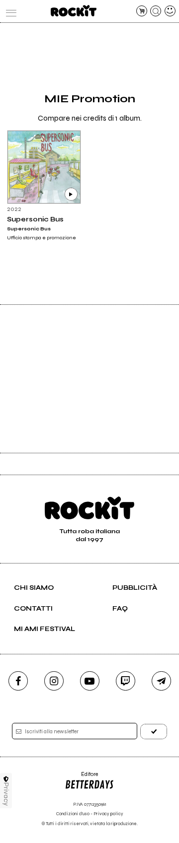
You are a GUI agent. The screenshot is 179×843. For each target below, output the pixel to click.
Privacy (6, 794)
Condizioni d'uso (73, 814)
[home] (73, 10)
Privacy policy (108, 814)
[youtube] (89, 681)
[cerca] (155, 10)
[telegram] (161, 681)
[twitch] (125, 681)
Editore (81, 778)
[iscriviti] (153, 731)
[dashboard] (170, 10)
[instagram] (54, 681)
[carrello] (141, 10)
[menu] (8, 10)
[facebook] (18, 681)
